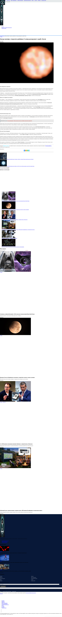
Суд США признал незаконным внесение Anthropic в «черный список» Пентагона (14, 219)
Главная (1, 576)
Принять (1, 593)
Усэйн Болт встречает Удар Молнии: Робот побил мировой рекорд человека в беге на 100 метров (14, 562)
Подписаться (3, 586)
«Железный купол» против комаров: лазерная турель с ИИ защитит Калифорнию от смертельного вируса (18, 229)
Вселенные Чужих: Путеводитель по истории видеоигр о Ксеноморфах (13, 246)
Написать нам (14, 591)
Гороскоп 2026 (43, 0)
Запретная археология (27, 0)
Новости (4, 0)
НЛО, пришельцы (13, 0)
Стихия (36, 0)
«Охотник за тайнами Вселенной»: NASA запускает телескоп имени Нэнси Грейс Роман (17, 314)
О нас (1, 591)
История (39, 0)
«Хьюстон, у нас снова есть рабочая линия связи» (9, 238)
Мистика (8, 0)
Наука (33, 0)
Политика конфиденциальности (7, 591)
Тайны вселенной (20, 0)
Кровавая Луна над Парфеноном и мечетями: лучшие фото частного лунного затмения (15, 209)
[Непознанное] (1, 25)
